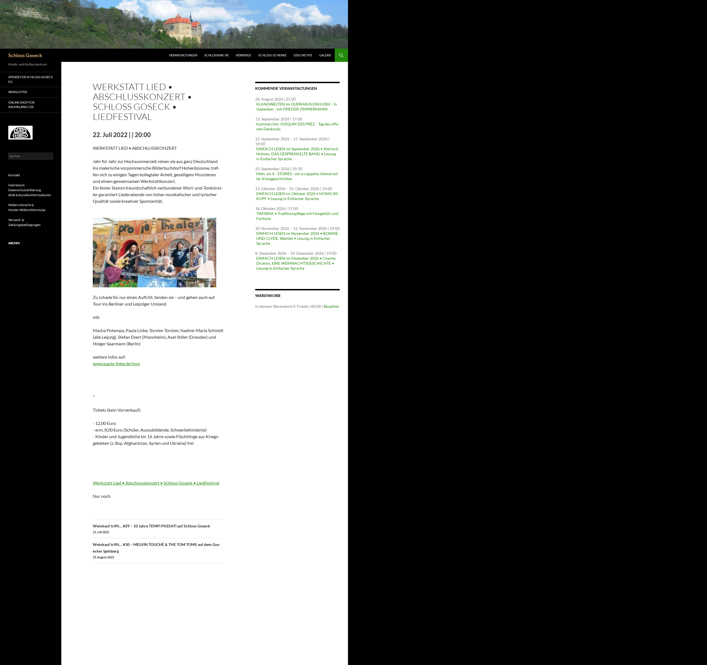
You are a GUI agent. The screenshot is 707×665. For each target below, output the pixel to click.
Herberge (243, 55)
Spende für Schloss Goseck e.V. (30, 79)
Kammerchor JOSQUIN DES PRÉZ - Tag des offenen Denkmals (297, 126)
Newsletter (17, 92)
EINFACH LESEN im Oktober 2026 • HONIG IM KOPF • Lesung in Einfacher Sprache (297, 196)
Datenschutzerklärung (24, 190)
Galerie (325, 55)
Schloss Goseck (25, 55)
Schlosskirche (216, 55)
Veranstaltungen (183, 55)
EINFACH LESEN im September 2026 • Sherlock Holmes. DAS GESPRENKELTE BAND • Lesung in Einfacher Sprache (297, 153)
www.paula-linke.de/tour (116, 363)
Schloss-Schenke (272, 55)
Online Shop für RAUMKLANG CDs (21, 105)
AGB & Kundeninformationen (29, 195)
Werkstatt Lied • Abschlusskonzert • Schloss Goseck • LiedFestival (156, 482)
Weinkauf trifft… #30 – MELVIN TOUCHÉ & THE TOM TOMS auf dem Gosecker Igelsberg (156, 550)
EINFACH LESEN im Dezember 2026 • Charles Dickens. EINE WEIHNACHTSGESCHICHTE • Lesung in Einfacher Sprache (296, 263)
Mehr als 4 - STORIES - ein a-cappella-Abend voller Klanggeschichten (297, 176)
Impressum (16, 185)
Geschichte (303, 55)
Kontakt (14, 175)
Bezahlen (331, 306)
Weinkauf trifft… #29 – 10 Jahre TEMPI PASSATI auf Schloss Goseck (151, 529)
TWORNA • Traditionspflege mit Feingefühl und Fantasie (297, 216)
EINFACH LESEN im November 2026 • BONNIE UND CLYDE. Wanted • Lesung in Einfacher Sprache (297, 238)
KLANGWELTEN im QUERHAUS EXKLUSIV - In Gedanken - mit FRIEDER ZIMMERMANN (296, 106)
